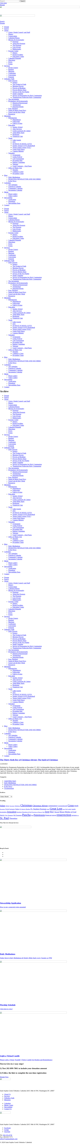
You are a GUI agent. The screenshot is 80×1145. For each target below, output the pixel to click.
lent (43, 812)
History (10, 34)
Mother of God (70, 812)
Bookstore (15, 134)
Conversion (12, 75)
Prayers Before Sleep (19, 90)
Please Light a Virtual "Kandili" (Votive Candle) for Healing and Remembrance (26, 1060)
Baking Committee (18, 162)
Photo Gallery (13, 194)
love (47, 811)
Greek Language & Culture (21, 131)
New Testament (9, 815)
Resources (11, 114)
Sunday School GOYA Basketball (23, 146)
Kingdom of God (27, 812)
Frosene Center (13, 51)
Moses (62, 812)
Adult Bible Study (18, 133)
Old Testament (17, 815)
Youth (10, 138)
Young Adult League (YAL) (21, 147)
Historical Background (19, 103)
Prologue (15, 42)
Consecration (12, 36)
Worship (15, 170)
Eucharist (12, 809)
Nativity (2, 815)
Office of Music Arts (15, 168)
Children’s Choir (17, 172)
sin (78, 815)
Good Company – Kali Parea (22, 166)
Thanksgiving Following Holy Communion (26, 97)
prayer (54, 815)
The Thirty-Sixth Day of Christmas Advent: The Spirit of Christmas (29, 760)
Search (6, 29)
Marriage (11, 71)
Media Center (8, 1105)
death (76, 806)
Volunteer (11, 153)
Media (6, 192)
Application (12, 199)
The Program (16, 45)
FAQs (10, 62)
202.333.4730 (7, 1135)
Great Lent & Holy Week (16, 112)
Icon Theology (13, 108)
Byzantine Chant (18, 173)
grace (48, 809)
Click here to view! (6, 1009)
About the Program (18, 43)
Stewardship (8, 198)
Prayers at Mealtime (19, 88)
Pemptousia (39, 815)
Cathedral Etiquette (14, 58)
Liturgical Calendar (14, 186)
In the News (12, 181)
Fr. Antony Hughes (25, 809)
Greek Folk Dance (18, 149)
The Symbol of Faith (19, 84)
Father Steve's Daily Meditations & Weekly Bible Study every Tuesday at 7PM (26, 958)
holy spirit (68, 809)
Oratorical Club (17, 136)
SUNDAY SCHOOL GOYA (22, 144)
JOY (14, 142)
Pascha (26, 814)
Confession (12, 73)
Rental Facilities (17, 55)
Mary (52, 812)
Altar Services (17, 129)
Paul (32, 815)
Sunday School (17, 127)
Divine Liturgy (13, 68)
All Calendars (12, 185)
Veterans (15, 164)
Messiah (56, 812)
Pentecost (48, 815)
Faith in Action (17, 123)
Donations (11, 201)
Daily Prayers (12, 81)
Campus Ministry (18, 151)
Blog (5, 175)
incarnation (3, 812)
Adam (2, 805)
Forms (10, 64)
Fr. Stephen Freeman (38, 809)
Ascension (12, 806)
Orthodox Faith (9, 79)
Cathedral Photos (14, 38)
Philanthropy (16, 120)
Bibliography (16, 49)
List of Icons (16, 47)
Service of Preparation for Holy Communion (27, 95)
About (6, 30)
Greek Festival (17, 157)
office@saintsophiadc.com (8, 1139)
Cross (71, 805)
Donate (6, 27)
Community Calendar (15, 188)
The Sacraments (13, 99)
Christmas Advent (40, 805)
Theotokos (13, 818)
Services (7, 66)
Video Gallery (13, 196)
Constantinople (62, 806)
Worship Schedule (7, 1005)
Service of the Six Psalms (20, 92)
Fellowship (16, 121)
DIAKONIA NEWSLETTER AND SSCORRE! (24, 179)
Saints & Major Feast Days (17, 110)
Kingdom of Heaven (37, 812)
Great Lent (56, 808)
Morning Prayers (18, 86)
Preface (14, 82)
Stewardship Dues (14, 203)
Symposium (16, 155)
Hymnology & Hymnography (18, 101)
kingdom (19, 812)
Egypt (7, 809)
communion (52, 806)
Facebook (7, 1128)
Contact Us (8, 1109)
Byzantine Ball (17, 160)
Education (11, 125)
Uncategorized (9, 788)
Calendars (7, 183)
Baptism (11, 69)
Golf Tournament (18, 159)
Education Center (18, 56)
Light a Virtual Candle (9, 1056)
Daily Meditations (14, 177)
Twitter (6, 1130)
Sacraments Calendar (15, 190)
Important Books (18, 107)
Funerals (11, 77)
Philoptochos (12, 118)
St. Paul (4, 818)
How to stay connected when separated (13, 907)
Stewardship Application (10, 903)
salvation (74, 815)
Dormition (2, 809)
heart (64, 809)
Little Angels (16, 140)
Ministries (7, 116)
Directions (11, 60)
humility (74, 809)
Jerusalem (11, 812)
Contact (6, 205)
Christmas (26, 805)
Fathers (17, 809)
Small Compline (17, 94)
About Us (7, 1094)
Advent (7, 806)
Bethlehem (17, 806)
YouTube (7, 1132)
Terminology (16, 105)
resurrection (64, 814)
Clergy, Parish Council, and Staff (19, 32)
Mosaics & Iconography (16, 40)
